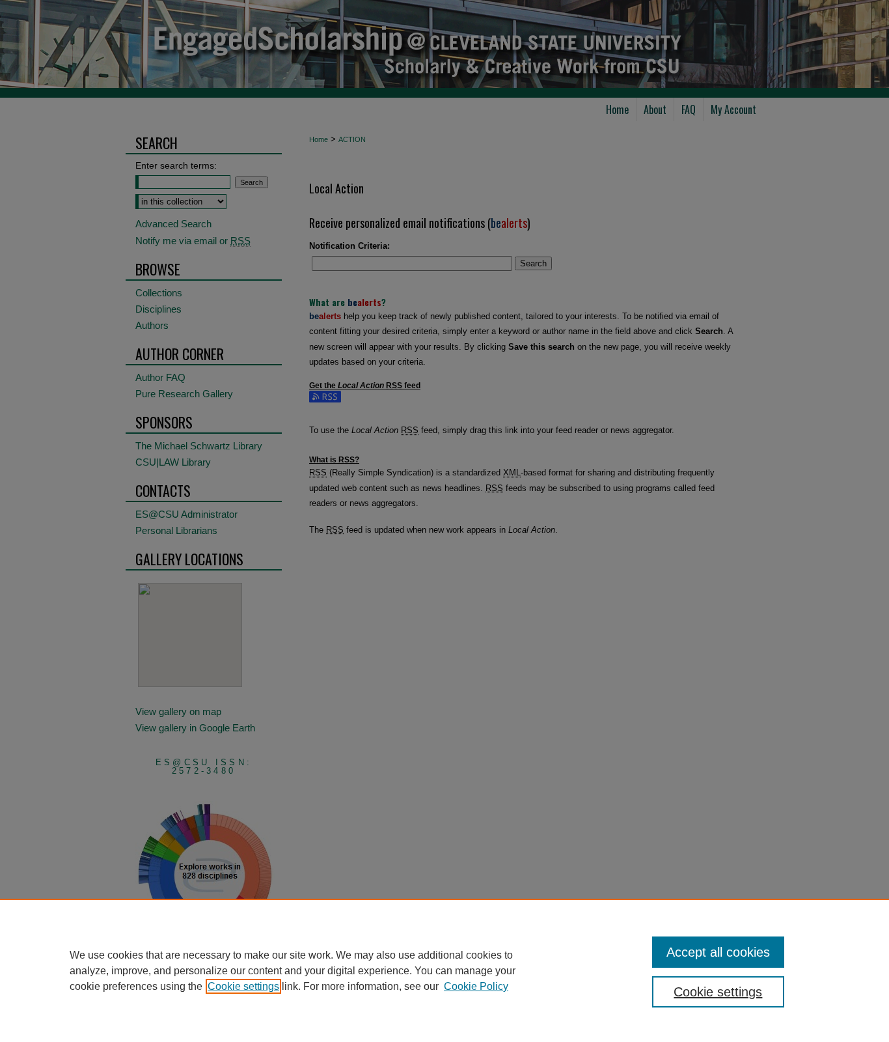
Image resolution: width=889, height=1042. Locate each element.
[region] (444, 970)
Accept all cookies (718, 952)
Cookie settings (243, 986)
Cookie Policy (476, 986)
